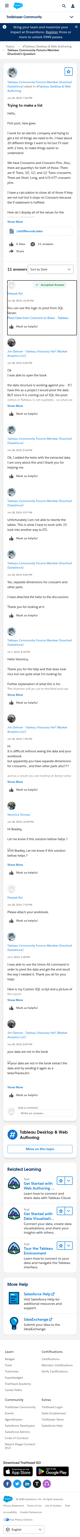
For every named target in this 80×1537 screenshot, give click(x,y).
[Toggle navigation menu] (71, 17)
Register (52, 32)
